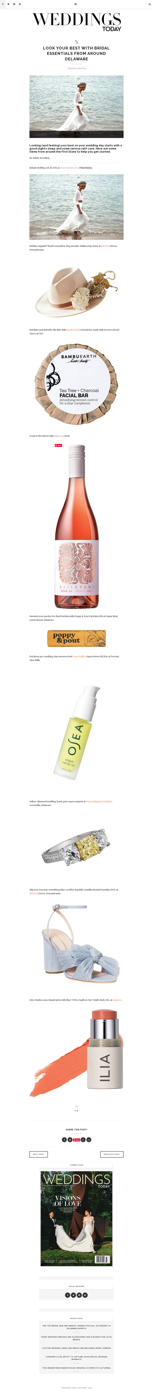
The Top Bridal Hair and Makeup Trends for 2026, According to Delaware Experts (76, 1327)
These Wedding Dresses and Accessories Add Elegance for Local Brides (76, 1338)
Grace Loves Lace (69, 167)
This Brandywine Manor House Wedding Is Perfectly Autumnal (76, 1368)
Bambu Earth (73, 329)
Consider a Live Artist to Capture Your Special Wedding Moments (76, 1358)
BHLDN (105, 246)
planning (82, 68)
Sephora (117, 1000)
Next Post (38, 1154)
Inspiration (72, 68)
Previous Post (112, 1154)
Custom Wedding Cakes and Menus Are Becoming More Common (76, 1348)
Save (78, 1140)
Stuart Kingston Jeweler (98, 801)
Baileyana (59, 436)
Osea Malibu (79, 656)
